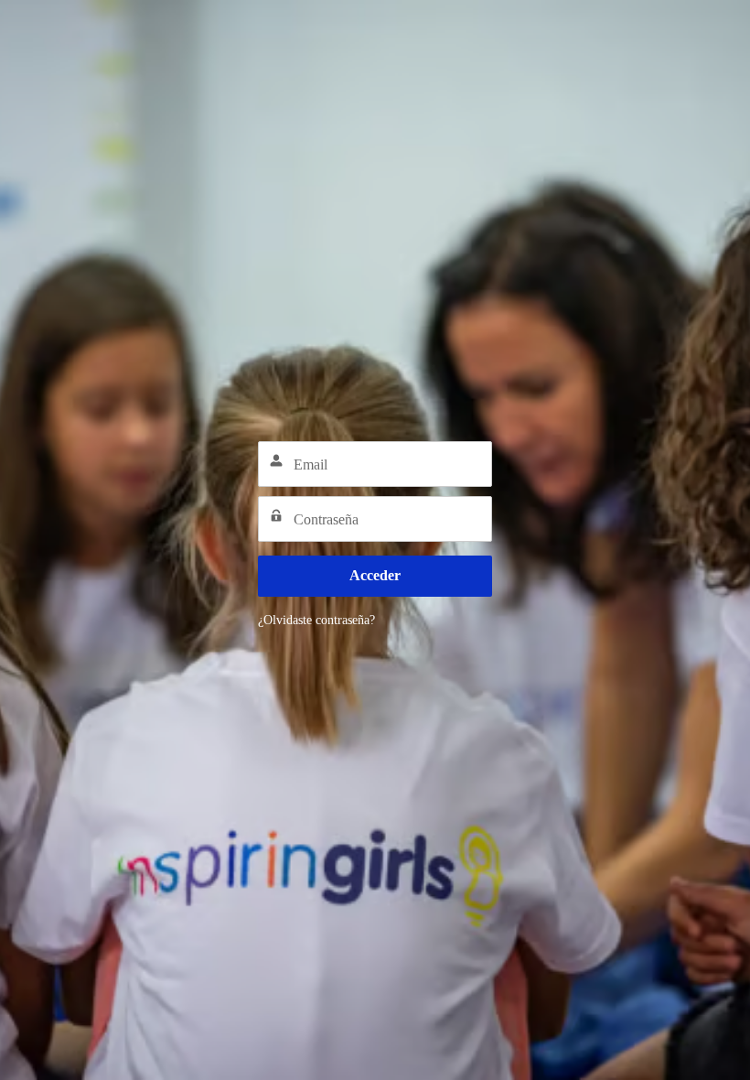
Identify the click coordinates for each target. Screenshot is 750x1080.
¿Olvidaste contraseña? (316, 620)
